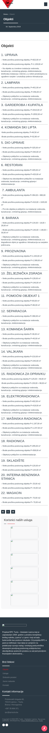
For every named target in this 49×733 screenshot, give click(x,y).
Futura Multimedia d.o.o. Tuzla (32, 721)
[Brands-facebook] (3, 725)
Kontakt (6, 685)
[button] (45, 4)
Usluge (5, 673)
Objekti (5, 669)
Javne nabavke (9, 681)
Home (5, 14)
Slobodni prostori (9, 677)
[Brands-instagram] (6, 725)
